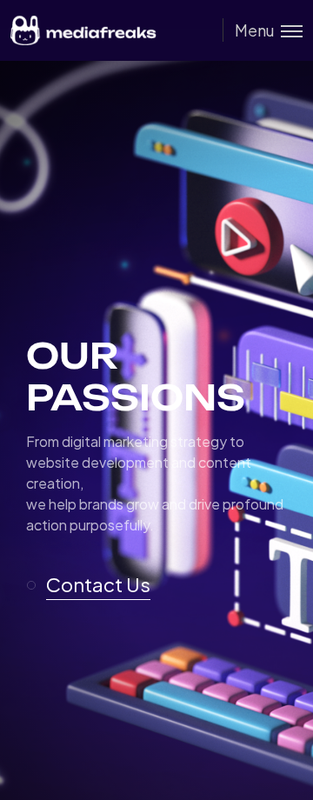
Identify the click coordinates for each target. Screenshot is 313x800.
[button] (96, 585)
